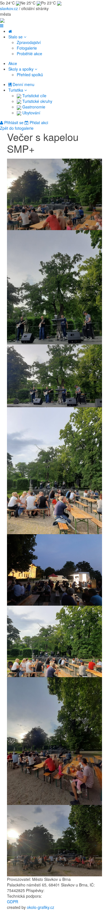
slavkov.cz (9, 8)
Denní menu (22, 84)
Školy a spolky (21, 69)
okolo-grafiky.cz (40, 907)
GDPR (12, 901)
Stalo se (16, 37)
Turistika (16, 90)
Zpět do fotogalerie (17, 128)
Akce (12, 63)
